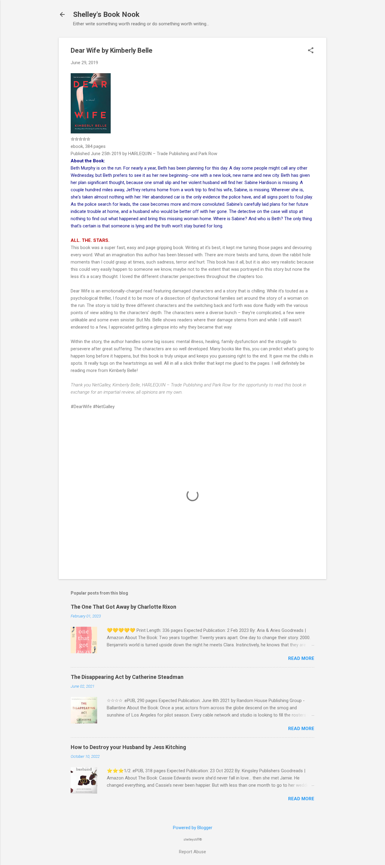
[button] (310, 51)
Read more (301, 658)
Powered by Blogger (192, 827)
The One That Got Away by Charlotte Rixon (123, 607)
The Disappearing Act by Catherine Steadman (127, 677)
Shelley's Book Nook (106, 14)
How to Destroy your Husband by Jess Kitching (128, 747)
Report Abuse (192, 851)
